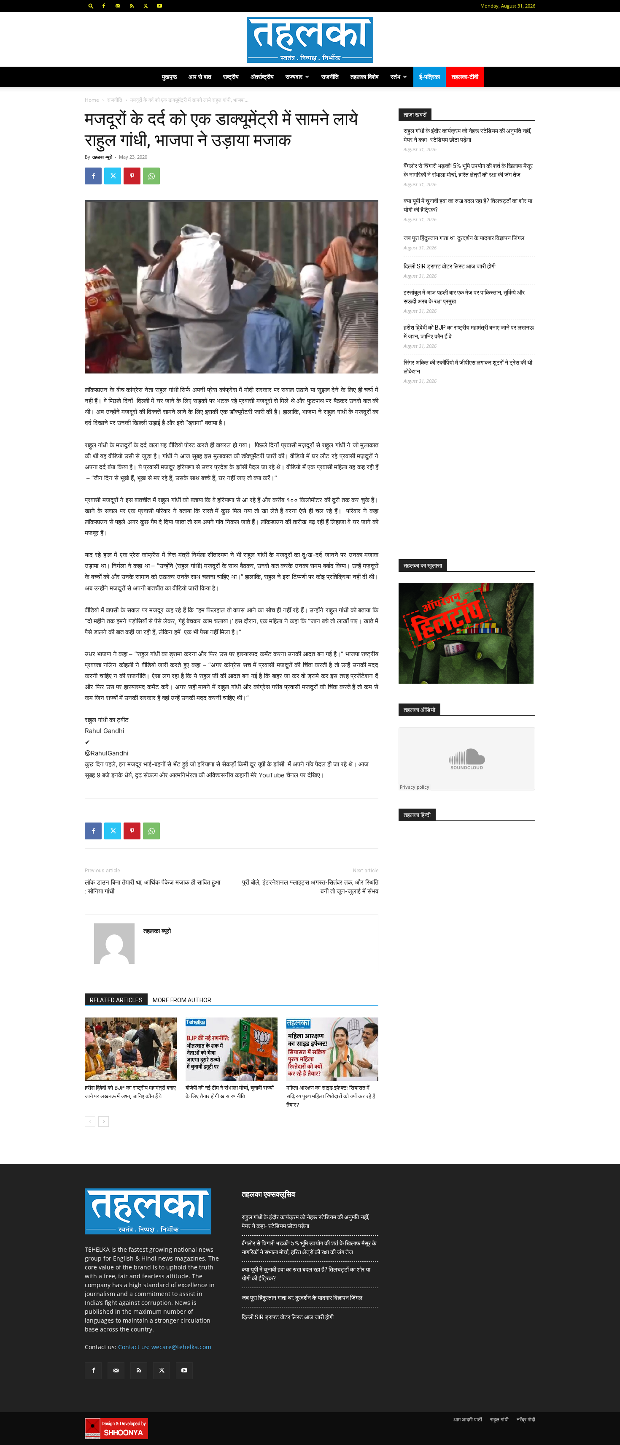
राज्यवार (294, 77)
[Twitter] (145, 6)
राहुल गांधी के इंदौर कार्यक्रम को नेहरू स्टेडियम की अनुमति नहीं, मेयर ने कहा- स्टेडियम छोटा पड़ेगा (467, 135)
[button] (91, 6)
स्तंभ (395, 77)
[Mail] (117, 6)
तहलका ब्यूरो (102, 157)
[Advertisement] (462, 479)
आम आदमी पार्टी (467, 1419)
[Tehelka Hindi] (310, 40)
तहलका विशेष (364, 77)
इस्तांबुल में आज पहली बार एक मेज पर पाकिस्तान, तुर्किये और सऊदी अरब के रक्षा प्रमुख (464, 297)
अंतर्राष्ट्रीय (262, 77)
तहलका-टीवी (465, 77)
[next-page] (103, 1121)
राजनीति (330, 77)
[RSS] (131, 6)
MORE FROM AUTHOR (182, 1000)
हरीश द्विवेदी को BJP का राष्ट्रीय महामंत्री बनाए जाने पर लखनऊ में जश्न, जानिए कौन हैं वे (469, 332)
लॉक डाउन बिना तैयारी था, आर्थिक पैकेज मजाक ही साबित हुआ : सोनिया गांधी (152, 887)
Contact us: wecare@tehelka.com (164, 1347)
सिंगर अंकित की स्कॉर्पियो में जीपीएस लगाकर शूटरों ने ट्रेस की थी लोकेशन (468, 367)
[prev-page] (90, 1121)
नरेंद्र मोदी (526, 1419)
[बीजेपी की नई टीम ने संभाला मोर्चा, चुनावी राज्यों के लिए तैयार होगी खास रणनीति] (232, 1049)
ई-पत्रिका (429, 77)
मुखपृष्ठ (169, 77)
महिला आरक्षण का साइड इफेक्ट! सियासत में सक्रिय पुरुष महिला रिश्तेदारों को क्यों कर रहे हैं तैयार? (330, 1096)
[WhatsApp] (151, 176)
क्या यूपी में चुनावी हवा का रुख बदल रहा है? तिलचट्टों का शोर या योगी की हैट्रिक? (468, 205)
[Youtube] (159, 6)
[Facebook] (103, 6)
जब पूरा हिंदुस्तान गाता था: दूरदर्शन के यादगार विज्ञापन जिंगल (464, 238)
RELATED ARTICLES (116, 1000)
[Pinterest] (132, 176)
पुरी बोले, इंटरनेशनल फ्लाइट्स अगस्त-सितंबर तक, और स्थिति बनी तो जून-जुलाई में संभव (310, 887)
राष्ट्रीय (231, 77)
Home (92, 99)
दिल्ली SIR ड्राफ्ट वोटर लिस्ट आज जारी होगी (450, 266)
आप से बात (200, 77)
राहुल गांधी (499, 1419)
